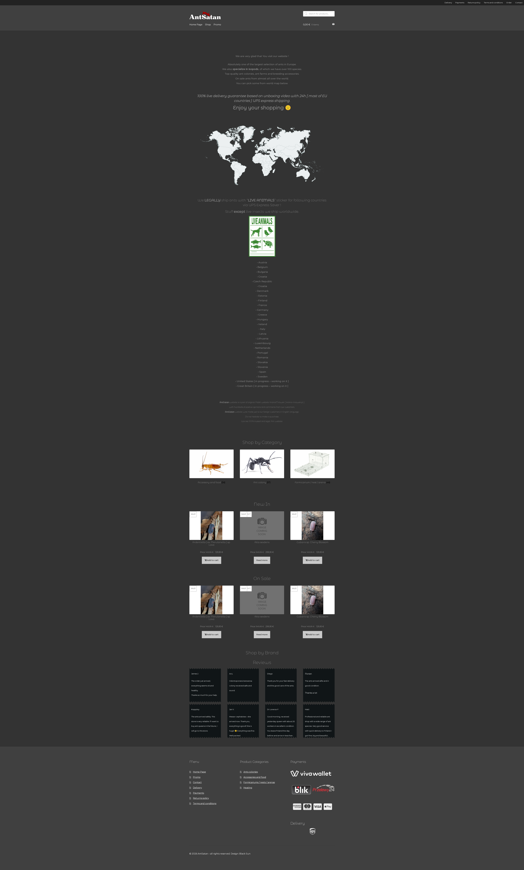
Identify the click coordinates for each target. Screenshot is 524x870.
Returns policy (474, 2)
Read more (261, 560)
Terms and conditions (493, 2)
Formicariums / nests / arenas (259, 782)
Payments (459, 2)
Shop (208, 24)
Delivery (448, 2)
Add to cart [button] (212, 560)
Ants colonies (250, 772)
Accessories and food (254, 777)
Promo (217, 24)
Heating (247, 787)
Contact (518, 2)
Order (509, 2)
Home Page (195, 24)
